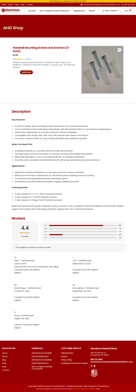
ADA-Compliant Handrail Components (54, 11)
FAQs (22, 5)
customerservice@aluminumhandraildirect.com (112, 361)
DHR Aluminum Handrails (42, 360)
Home (4, 5)
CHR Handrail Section (40, 356)
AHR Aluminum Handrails (42, 353)
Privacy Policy (66, 360)
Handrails (32, 11)
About (10, 5)
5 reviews (27, 59)
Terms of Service (90, 389)
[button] (119, 50)
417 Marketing (102, 386)
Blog (16, 5)
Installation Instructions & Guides (74, 363)
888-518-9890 (97, 359)
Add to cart (26, 72)
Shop (4, 366)
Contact (30, 5)
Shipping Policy (79, 11)
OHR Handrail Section (40, 363)
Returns (92, 11)
